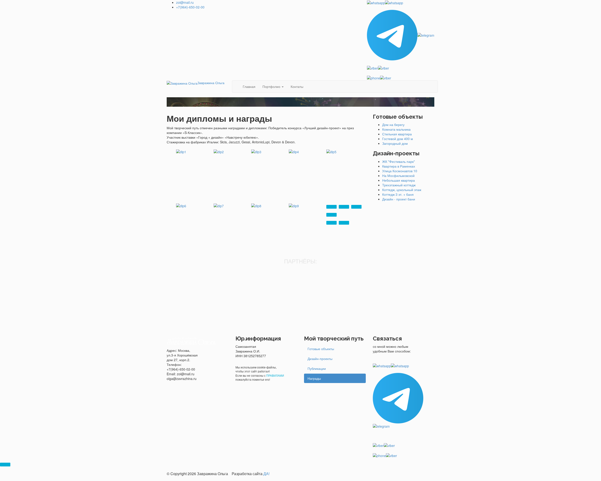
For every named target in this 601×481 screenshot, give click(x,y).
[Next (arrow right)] (344, 223)
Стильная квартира (397, 134)
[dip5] (331, 151)
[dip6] (181, 205)
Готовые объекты (321, 348)
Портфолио (271, 86)
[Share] (344, 207)
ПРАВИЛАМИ (275, 375)
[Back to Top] (5, 464)
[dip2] (219, 151)
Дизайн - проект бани (398, 199)
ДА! (266, 473)
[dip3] (256, 151)
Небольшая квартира (398, 180)
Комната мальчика (396, 129)
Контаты (297, 86)
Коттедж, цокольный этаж (401, 189)
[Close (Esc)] (331, 207)
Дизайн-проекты (320, 358)
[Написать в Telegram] (400, 35)
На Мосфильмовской (398, 175)
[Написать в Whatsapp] (400, 2)
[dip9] (294, 205)
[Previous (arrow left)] (331, 223)
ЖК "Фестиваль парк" (398, 161)
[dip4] (294, 151)
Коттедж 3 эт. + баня (398, 194)
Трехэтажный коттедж (399, 185)
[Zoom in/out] (331, 215)
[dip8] (256, 205)
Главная (249, 86)
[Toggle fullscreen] (356, 207)
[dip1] (181, 151)
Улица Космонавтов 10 (399, 170)
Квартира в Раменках (398, 166)
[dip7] (219, 205)
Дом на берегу (393, 124)
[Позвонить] (400, 77)
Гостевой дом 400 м (397, 138)
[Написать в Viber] (400, 67)
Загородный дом (395, 143)
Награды (314, 378)
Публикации (317, 368)
